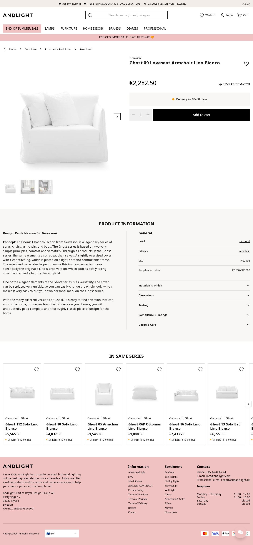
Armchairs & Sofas (175, 499)
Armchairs (244, 251)
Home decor (171, 512)
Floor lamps (171, 485)
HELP (246, 3)
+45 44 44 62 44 (216, 472)
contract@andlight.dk (236, 480)
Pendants (169, 472)
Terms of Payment (137, 499)
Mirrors (169, 508)
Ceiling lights (172, 481)
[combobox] (126, 15)
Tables (168, 503)
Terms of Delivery (137, 503)
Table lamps (171, 476)
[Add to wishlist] (246, 63)
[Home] (21, 15)
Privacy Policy (136, 490)
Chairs (168, 494)
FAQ (130, 476)
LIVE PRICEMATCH (236, 84)
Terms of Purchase (138, 494)
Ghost (24, 418)
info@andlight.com (218, 476)
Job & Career (135, 481)
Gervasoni (135, 58)
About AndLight (136, 472)
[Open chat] (240, 532)
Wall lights (170, 490)
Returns (132, 508)
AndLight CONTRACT (140, 485)
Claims (131, 512)
